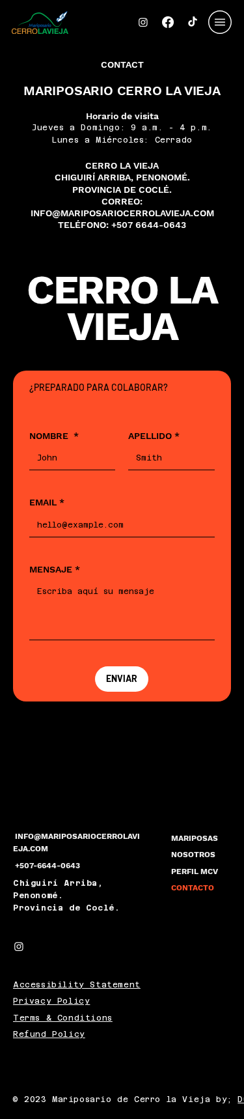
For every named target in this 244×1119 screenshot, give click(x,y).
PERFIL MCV (194, 871)
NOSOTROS (193, 854)
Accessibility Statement (77, 984)
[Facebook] (168, 22)
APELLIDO (154, 436)
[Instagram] (143, 22)
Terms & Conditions (63, 1018)
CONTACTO (192, 887)
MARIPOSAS (194, 838)
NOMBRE (54, 436)
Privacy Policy (51, 1001)
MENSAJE (54, 569)
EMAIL (46, 502)
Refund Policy (49, 1034)
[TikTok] (192, 22)
